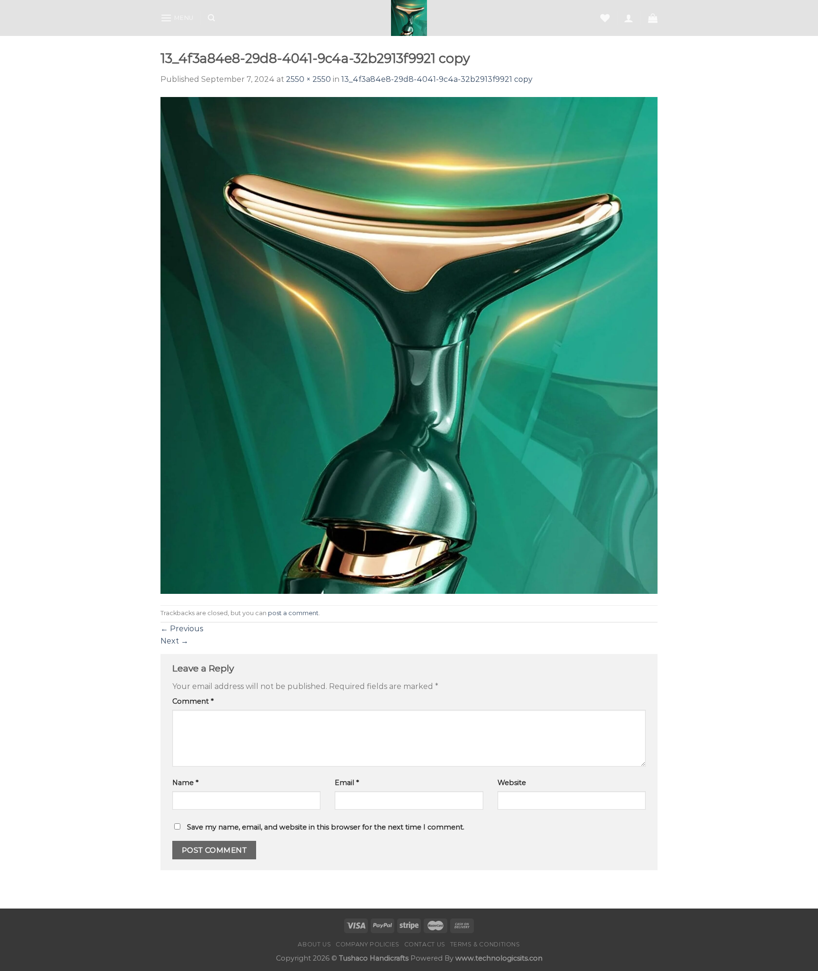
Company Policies (368, 944)
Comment (192, 701)
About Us (314, 944)
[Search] (211, 18)
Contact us (424, 944)
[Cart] (653, 18)
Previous (181, 628)
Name (185, 782)
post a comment (293, 613)
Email (347, 782)
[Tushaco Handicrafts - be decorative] (409, 18)
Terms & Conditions (485, 944)
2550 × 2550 (308, 79)
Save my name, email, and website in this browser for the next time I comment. (325, 827)
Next (174, 640)
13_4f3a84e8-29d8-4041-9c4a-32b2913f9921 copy (437, 79)
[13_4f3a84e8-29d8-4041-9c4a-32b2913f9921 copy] (409, 344)
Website (512, 782)
